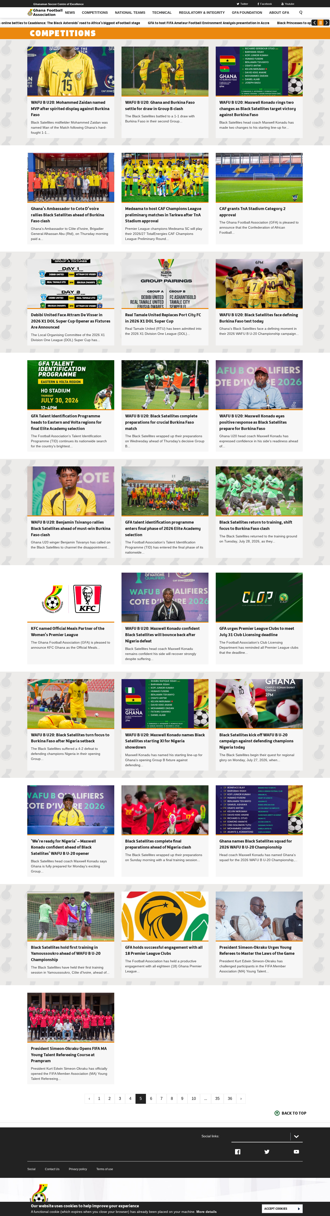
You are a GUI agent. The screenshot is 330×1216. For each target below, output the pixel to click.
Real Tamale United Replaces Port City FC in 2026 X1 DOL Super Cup (165, 302)
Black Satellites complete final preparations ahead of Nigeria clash (165, 831)
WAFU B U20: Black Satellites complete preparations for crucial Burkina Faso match (161, 422)
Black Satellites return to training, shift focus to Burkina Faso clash (259, 512)
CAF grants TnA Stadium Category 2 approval (259, 198)
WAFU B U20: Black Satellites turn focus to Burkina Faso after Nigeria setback (70, 725)
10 (194, 1099)
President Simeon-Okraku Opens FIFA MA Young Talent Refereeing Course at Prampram (69, 1054)
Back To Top (294, 1113)
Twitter (244, 3)
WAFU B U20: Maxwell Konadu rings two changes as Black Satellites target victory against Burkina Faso (257, 108)
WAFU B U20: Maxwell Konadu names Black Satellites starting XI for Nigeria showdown (165, 741)
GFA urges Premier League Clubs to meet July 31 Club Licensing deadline (259, 618)
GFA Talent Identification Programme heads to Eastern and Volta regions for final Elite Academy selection (66, 422)
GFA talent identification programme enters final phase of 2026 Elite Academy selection (163, 528)
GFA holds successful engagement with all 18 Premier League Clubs (165, 935)
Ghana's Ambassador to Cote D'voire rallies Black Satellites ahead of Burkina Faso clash (67, 215)
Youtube (289, 3)
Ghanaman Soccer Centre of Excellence (58, 4)
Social (31, 1169)
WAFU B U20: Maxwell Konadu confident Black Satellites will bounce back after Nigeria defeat (162, 634)
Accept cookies (275, 1208)
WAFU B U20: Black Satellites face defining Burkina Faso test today (259, 302)
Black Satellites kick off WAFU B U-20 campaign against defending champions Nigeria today (256, 741)
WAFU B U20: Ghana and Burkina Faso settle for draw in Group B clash (165, 92)
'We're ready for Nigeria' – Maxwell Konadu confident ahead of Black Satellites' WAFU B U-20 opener (63, 847)
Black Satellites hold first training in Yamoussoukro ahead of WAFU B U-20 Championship (65, 953)
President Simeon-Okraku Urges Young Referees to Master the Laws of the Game (259, 935)
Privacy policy (78, 1169)
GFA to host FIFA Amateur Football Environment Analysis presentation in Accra (173, 23)
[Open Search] (299, 12)
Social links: (210, 1136)
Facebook (266, 3)
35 (217, 1099)
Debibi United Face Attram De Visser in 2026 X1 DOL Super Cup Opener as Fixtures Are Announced (70, 321)
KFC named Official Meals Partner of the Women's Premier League (70, 618)
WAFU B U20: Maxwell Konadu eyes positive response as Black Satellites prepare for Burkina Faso (253, 422)
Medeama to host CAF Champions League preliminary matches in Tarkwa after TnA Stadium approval (163, 215)
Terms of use (104, 1169)
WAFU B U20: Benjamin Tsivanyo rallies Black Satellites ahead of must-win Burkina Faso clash (70, 528)
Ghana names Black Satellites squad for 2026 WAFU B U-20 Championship (259, 831)
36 (230, 1099)
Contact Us (52, 1169)
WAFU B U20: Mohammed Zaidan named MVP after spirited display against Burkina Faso (70, 108)
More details (206, 1212)
